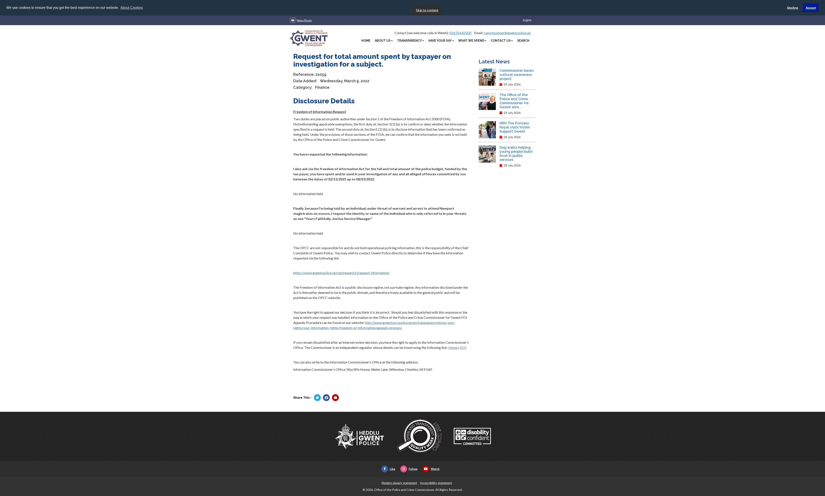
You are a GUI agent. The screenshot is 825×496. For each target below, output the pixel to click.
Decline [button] (792, 7)
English (527, 20)
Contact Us (501, 40)
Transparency (409, 40)
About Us (383, 40)
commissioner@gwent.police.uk (507, 33)
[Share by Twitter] (317, 397)
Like (392, 469)
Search (523, 40)
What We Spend (471, 40)
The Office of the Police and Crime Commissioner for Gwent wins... (514, 101)
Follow (413, 469)
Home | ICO (457, 347)
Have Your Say (440, 40)
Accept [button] (811, 7)
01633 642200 (460, 33)
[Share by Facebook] (326, 397)
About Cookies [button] (131, 7)
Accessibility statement (436, 483)
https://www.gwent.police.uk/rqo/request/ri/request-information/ (341, 273)
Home (365, 40)
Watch (435, 469)
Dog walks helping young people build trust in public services (516, 153)
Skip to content (427, 10)
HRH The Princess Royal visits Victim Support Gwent (515, 127)
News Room (304, 20)
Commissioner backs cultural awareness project (517, 75)
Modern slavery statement (399, 483)
